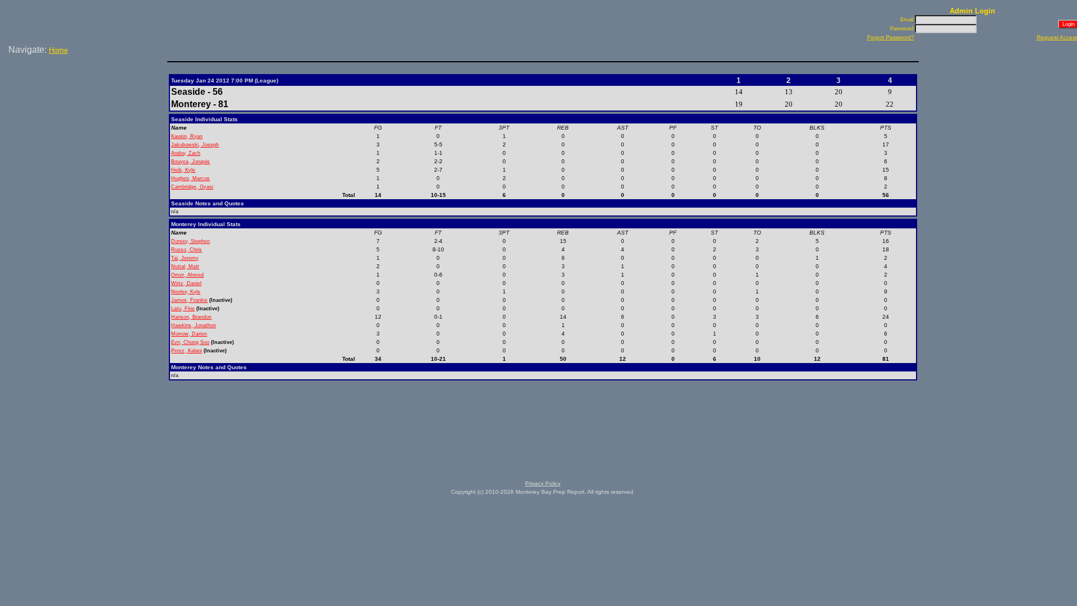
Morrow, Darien (189, 334)
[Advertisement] (85, 94)
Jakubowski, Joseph (195, 145)
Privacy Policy (542, 483)
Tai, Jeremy (185, 258)
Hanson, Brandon (191, 317)
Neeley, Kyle (185, 292)
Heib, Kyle (183, 170)
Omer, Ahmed (187, 275)
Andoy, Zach (185, 153)
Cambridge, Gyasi (192, 187)
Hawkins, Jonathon (193, 325)
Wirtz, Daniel (186, 283)
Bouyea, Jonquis (190, 161)
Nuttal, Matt (185, 266)
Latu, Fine (183, 308)
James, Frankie (189, 300)
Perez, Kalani (186, 351)
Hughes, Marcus (190, 178)
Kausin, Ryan (186, 136)
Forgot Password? (890, 37)
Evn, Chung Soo (190, 342)
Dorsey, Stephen (190, 241)
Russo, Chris (186, 249)
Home (58, 50)
